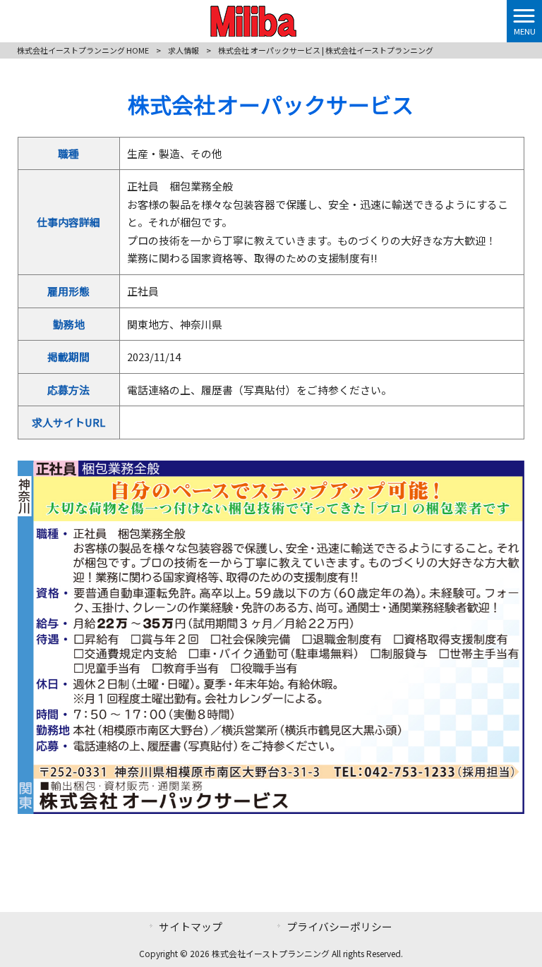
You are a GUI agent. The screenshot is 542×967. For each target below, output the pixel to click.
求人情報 (183, 50)
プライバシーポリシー (339, 926)
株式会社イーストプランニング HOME (83, 50)
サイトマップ (190, 926)
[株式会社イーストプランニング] (253, 19)
